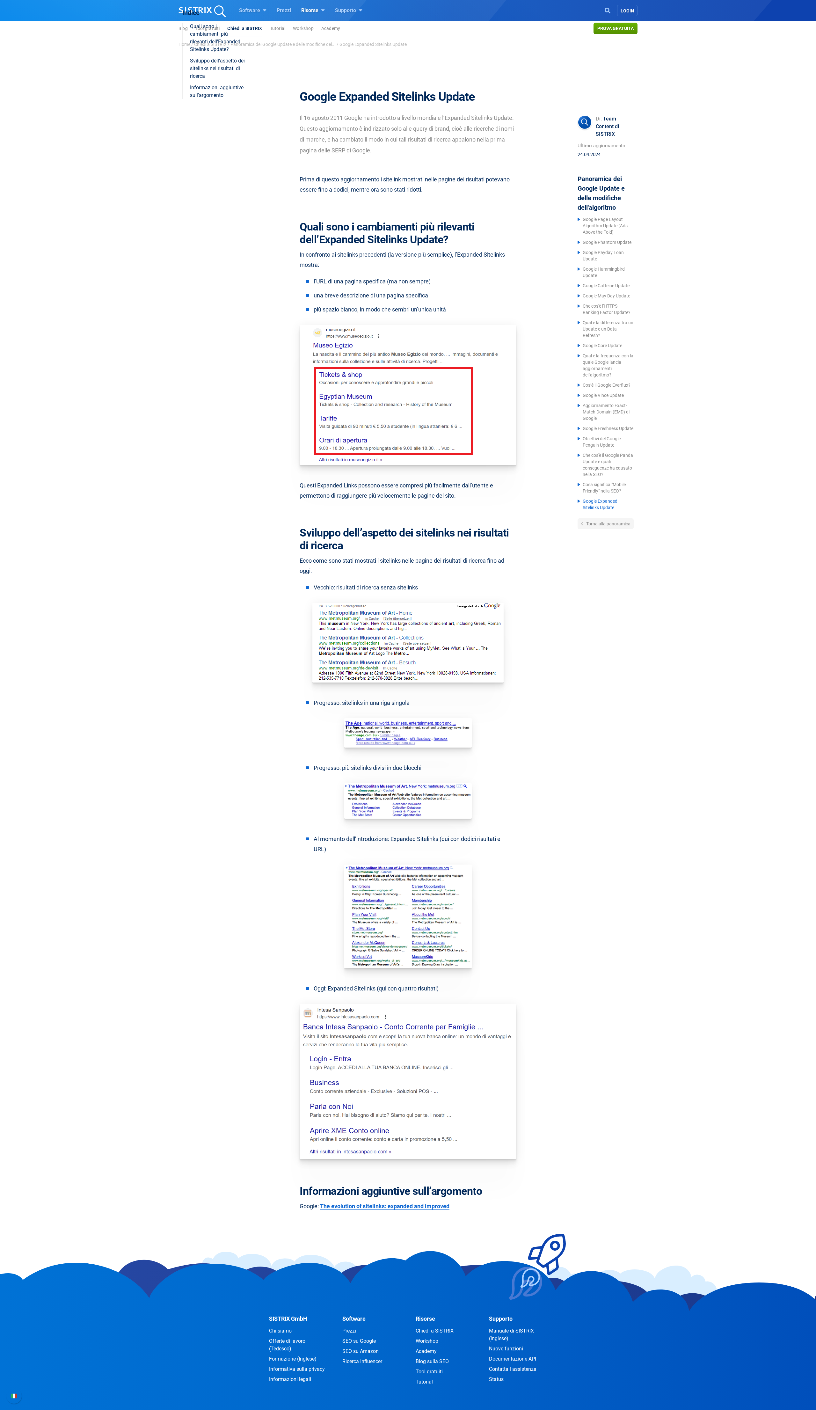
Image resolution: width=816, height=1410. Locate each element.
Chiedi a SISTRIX (210, 44)
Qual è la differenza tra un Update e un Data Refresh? (608, 329)
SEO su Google (359, 1341)
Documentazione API (512, 1359)
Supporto (346, 10)
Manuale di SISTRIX (511, 1334)
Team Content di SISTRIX (607, 126)
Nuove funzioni (506, 1349)
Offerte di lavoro (287, 1345)
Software (250, 10)
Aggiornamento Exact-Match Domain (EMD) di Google (606, 412)
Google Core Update (602, 345)
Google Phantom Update (607, 242)
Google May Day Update (606, 295)
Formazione (293, 1359)
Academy (330, 28)
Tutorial (278, 28)
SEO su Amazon (360, 1351)
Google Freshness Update (608, 428)
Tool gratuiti (429, 1372)
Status (496, 1379)
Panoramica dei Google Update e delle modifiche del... (283, 44)
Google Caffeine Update (606, 285)
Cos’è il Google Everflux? (606, 385)
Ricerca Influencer (362, 1361)
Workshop (303, 28)
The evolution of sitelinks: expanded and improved (384, 1206)
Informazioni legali (290, 1379)
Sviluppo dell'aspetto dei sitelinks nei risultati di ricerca (217, 68)
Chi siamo (280, 1331)
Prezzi (284, 10)
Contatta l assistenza (512, 1369)
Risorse (310, 10)
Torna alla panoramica (607, 523)
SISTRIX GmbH (288, 1318)
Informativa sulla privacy (297, 1369)
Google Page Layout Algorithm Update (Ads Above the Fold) (605, 226)
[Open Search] (607, 10)
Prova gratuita (615, 28)
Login (627, 10)
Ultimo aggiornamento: (602, 146)
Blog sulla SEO (432, 1361)
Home (184, 44)
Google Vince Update (603, 395)
